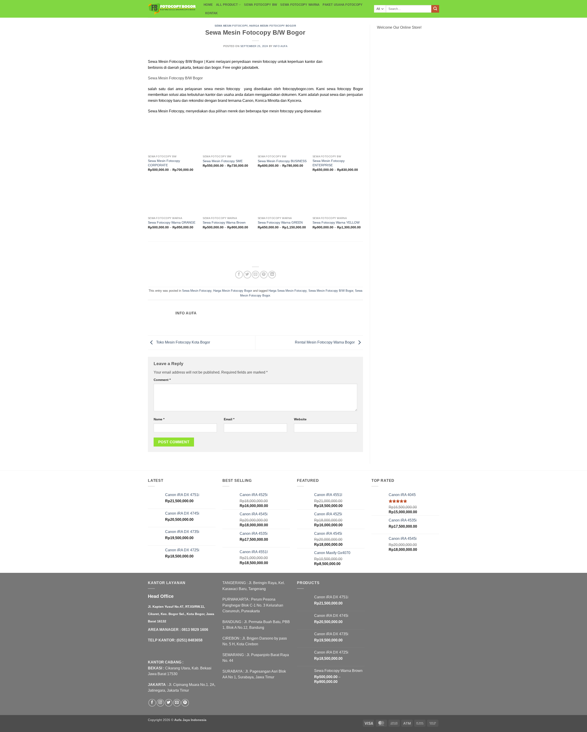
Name (159, 419)
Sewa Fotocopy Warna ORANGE (171, 222)
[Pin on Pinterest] (264, 274)
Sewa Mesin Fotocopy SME (223, 161)
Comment (162, 380)
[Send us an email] (177, 703)
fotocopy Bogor (350, 89)
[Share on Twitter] (247, 274)
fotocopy (270, 62)
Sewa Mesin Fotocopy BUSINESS (282, 161)
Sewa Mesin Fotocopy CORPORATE (164, 163)
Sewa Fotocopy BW (260, 4)
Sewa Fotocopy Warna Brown (224, 222)
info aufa (280, 46)
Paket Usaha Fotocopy (343, 4)
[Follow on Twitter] (168, 703)
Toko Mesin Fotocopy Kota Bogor (182, 342)
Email (229, 419)
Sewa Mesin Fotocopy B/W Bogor (330, 290)
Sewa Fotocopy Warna (299, 4)
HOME (208, 4)
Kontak (211, 13)
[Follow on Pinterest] (185, 703)
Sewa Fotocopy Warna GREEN (280, 222)
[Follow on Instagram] (160, 703)
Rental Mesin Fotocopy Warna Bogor (325, 342)
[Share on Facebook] (239, 274)
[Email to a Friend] (255, 274)
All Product (227, 4)
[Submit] (435, 9)
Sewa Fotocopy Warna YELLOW (336, 222)
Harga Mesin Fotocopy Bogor (272, 25)
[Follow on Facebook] (152, 703)
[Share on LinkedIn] (272, 274)
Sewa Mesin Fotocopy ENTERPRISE (329, 163)
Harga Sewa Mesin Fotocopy (288, 290)
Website (300, 419)
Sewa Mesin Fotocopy (231, 25)
